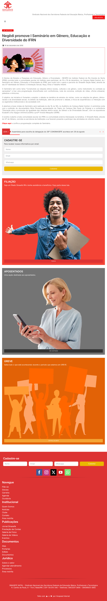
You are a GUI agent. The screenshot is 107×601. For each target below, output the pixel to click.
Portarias (6, 549)
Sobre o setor (8, 563)
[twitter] (53, 472)
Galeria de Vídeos (10, 535)
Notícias (5, 509)
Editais (5, 552)
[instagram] (46, 472)
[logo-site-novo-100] (7, 2)
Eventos (5, 538)
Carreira (5, 493)
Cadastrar (53, 169)
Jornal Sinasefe (9, 526)
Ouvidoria (6, 498)
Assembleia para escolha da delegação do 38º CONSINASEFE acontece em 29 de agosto (48, 132)
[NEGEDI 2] (24, 49)
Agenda (5, 496)
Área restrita (7, 518)
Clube (4, 512)
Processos (7, 569)
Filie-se (5, 487)
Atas (4, 546)
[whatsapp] (68, 472)
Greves (5, 490)
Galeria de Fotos (9, 532)
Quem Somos (8, 506)
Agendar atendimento (12, 566)
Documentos (8, 555)
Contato (5, 515)
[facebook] (39, 472)
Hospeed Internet (63, 596)
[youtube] (61, 472)
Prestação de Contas (11, 529)
